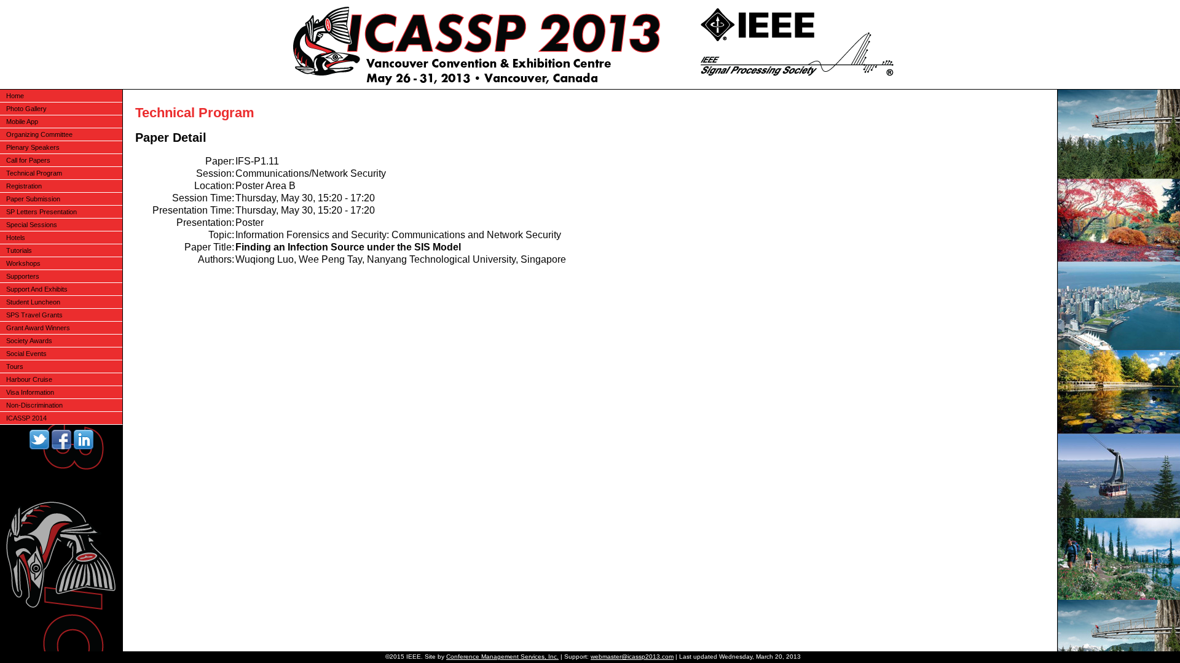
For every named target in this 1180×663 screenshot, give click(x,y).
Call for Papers (28, 160)
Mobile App (22, 121)
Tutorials (19, 250)
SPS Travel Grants (34, 315)
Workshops (23, 263)
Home (15, 95)
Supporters (22, 276)
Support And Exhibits (37, 289)
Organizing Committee (39, 134)
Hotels (15, 237)
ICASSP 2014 (26, 418)
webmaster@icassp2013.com (632, 656)
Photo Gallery (26, 108)
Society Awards (29, 340)
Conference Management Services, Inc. (502, 656)
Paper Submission (33, 199)
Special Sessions (31, 224)
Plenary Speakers (33, 147)
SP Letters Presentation (41, 211)
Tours (14, 366)
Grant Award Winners (38, 328)
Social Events (26, 353)
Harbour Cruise (29, 379)
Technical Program (34, 173)
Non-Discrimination (34, 405)
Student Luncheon (33, 302)
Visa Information (30, 392)
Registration (24, 186)
